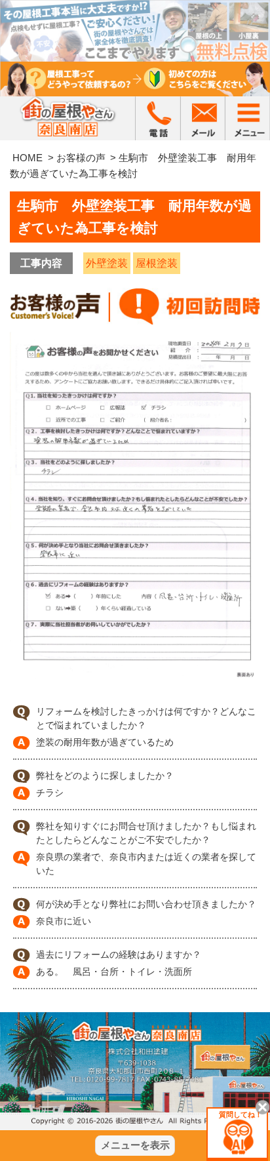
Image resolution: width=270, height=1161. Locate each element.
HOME (27, 157)
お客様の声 (81, 157)
